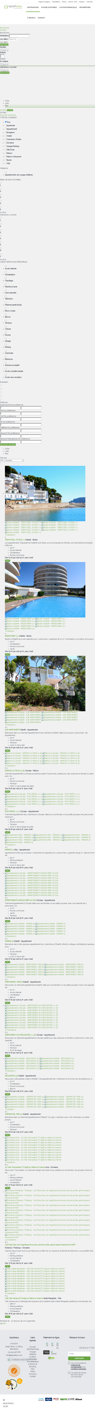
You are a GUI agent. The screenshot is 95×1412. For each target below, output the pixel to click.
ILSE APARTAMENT (12, 730)
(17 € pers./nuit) (26, 1091)
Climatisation (10, 275)
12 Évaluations (10, 1030)
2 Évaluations (10, 766)
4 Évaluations (10, 1071)
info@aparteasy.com (14, 1355)
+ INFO (7, 561)
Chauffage (9, 281)
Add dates (4, 45)
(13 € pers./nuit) (26, 829)
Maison (9, 153)
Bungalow (11, 132)
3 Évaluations (10, 725)
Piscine (8, 335)
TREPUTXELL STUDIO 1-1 (15, 540)
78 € (10, 1314)
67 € (10, 959)
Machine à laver (11, 287)
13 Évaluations (10, 936)
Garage (8, 341)
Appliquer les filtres (8, 444)
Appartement (12, 129)
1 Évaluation (9, 631)
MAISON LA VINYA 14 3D (14, 771)
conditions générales (78, 1369)
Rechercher (4, 28)
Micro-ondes (10, 311)
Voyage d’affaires (49, 7)
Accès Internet (10, 269)
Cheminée (9, 353)
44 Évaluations (10, 1240)
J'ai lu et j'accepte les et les (78, 1366)
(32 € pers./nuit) (26, 558)
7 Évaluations (10, 535)
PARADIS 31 (9, 850)
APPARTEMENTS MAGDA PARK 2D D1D (20, 900)
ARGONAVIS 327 (11, 1076)
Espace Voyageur (44, 2)
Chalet (9, 136)
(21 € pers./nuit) (26, 748)
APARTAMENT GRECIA (14, 982)
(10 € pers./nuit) (26, 959)
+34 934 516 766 (14, 1352)
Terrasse (8, 323)
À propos (31, 18)
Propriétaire (56, 2)
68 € (11, 1091)
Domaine (10, 143)
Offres (32, 1371)
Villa (8, 163)
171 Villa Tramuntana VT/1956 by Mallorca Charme (25, 1167)
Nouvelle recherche (8, 115)
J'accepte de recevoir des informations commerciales (78, 1375)
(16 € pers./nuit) (26, 868)
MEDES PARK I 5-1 (12, 636)
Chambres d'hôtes (14, 139)
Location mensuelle (68, 7)
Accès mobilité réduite (14, 371)
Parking (8, 347)
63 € (10, 558)
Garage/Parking (13, 146)
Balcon (8, 317)
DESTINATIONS (33, 7)
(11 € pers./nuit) (25, 788)
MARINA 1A (9, 941)
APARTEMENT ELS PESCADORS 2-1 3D (20, 1035)
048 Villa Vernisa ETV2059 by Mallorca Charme (24, 1298)
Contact (41, 18)
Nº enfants (4, 61)
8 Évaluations (10, 845)
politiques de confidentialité (76, 1366)
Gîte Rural (10, 150)
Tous (8, 122)
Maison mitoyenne (14, 157)
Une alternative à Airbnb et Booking (33, 1364)
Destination (4, 36)
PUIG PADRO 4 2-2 (12, 811)
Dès (6, 558)
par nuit (16, 558)
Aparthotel (11, 126)
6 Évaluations (10, 1293)
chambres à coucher (8, 67)
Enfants (3, 53)
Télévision (9, 299)
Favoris (64, 2)
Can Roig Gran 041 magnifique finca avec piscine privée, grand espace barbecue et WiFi (40, 1245)
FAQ (32, 1369)
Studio (9, 160)
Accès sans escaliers (13, 377)
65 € (10, 788)
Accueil (33, 1347)
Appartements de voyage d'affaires (19, 175)
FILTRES (3, 30)
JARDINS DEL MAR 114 (14, 1114)
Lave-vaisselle (10, 293)
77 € (10, 1185)
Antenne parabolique (13, 305)
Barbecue (9, 359)
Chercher (89, 2)
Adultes (3, 47)
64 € (10, 748)
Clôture (8, 329)
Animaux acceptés (12, 365)
